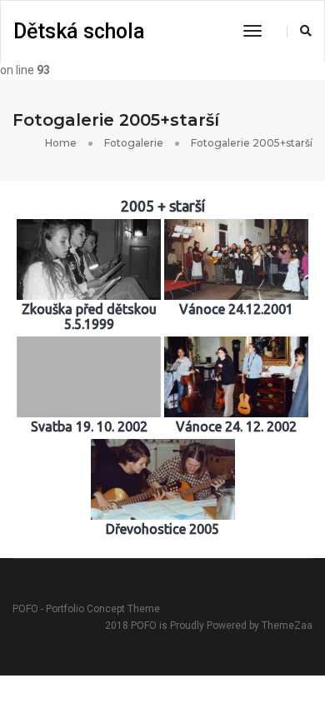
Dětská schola (79, 31)
